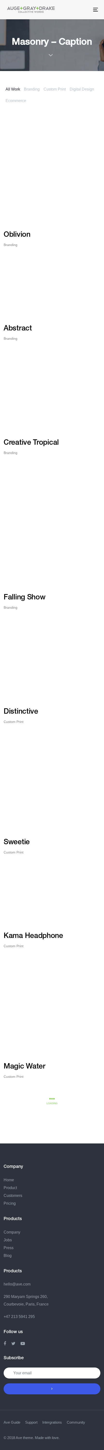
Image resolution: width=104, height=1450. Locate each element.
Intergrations (52, 1422)
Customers (13, 1195)
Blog (8, 1256)
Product (10, 1188)
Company (12, 1232)
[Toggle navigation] (74, 9)
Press (9, 1248)
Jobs (8, 1240)
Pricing (10, 1203)
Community (76, 1422)
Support (31, 1422)
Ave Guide (12, 1422)
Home (9, 1180)
